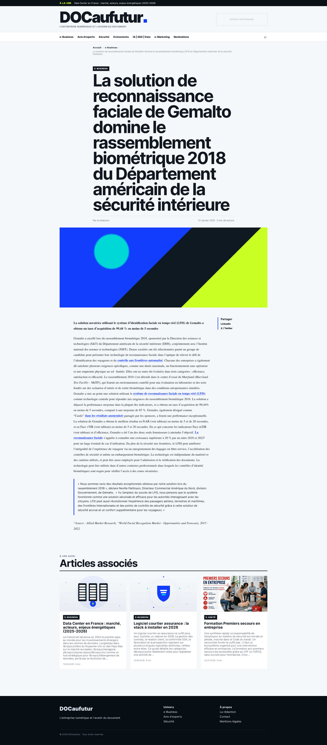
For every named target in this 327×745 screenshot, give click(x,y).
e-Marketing (162, 36)
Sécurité (104, 36)
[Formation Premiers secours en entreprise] (234, 594)
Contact (225, 716)
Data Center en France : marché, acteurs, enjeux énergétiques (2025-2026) (115, 3)
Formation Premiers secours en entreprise (232, 625)
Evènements (121, 36)
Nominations (181, 36)
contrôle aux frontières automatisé (140, 360)
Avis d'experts (86, 36)
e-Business (66, 36)
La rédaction (228, 712)
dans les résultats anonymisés (104, 415)
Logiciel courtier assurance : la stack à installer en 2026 (161, 625)
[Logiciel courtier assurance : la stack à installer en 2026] (163, 594)
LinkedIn (226, 323)
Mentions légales (230, 721)
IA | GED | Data (141, 36)
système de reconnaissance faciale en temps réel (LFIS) (169, 393)
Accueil (97, 47)
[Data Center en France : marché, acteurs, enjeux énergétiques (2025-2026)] (93, 594)
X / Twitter (226, 328)
